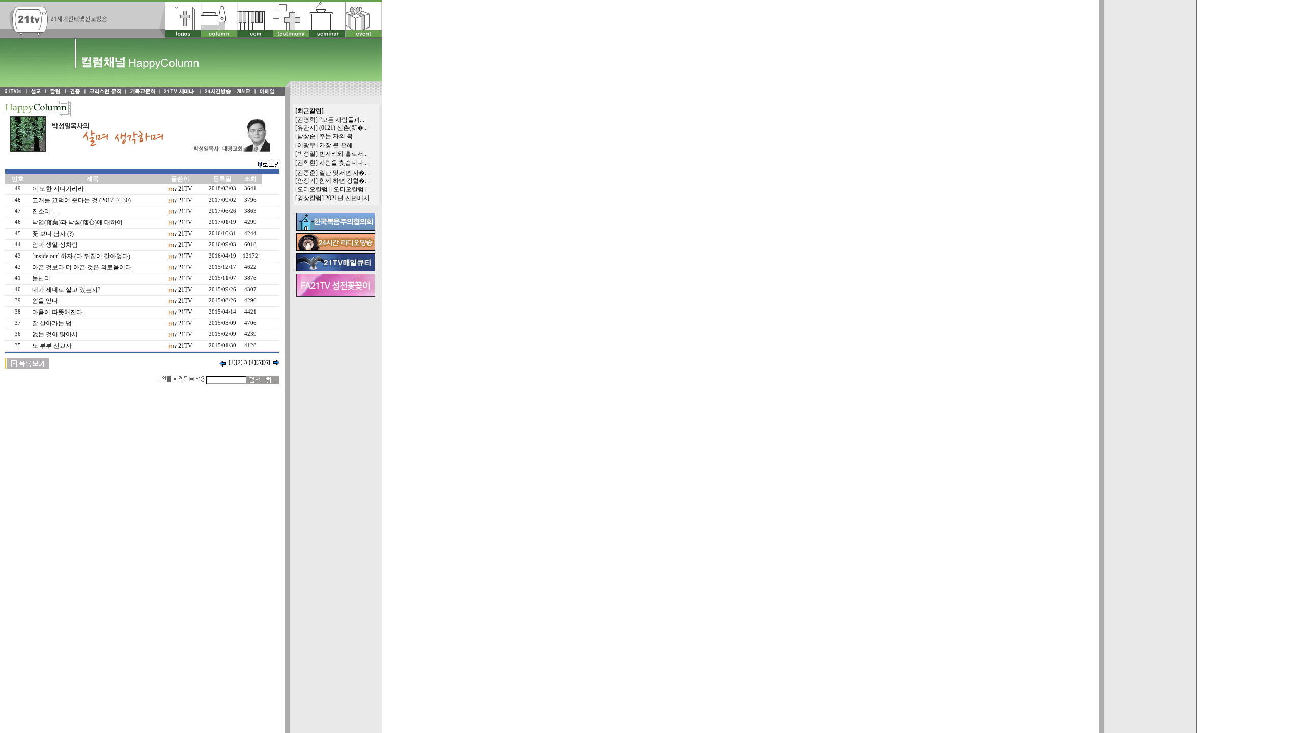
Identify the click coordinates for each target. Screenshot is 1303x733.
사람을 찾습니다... (343, 162)
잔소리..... (45, 211)
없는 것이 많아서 (55, 334)
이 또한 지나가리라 (58, 188)
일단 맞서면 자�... (344, 172)
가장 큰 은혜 (336, 145)
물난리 (41, 278)
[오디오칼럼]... (351, 189)
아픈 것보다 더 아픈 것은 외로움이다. (82, 267)
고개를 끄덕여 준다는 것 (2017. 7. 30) (81, 200)
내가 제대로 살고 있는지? (66, 289)
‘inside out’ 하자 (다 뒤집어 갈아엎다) (81, 256)
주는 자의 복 (336, 136)
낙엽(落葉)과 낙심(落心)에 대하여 (77, 222)
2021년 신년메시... (349, 198)
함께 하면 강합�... (344, 180)
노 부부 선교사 (52, 345)
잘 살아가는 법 (52, 323)
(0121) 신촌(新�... (343, 127)
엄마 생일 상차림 (55, 244)
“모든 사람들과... (341, 119)
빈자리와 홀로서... (343, 153)
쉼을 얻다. (46, 300)
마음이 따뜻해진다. (58, 312)
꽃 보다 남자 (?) (53, 233)
